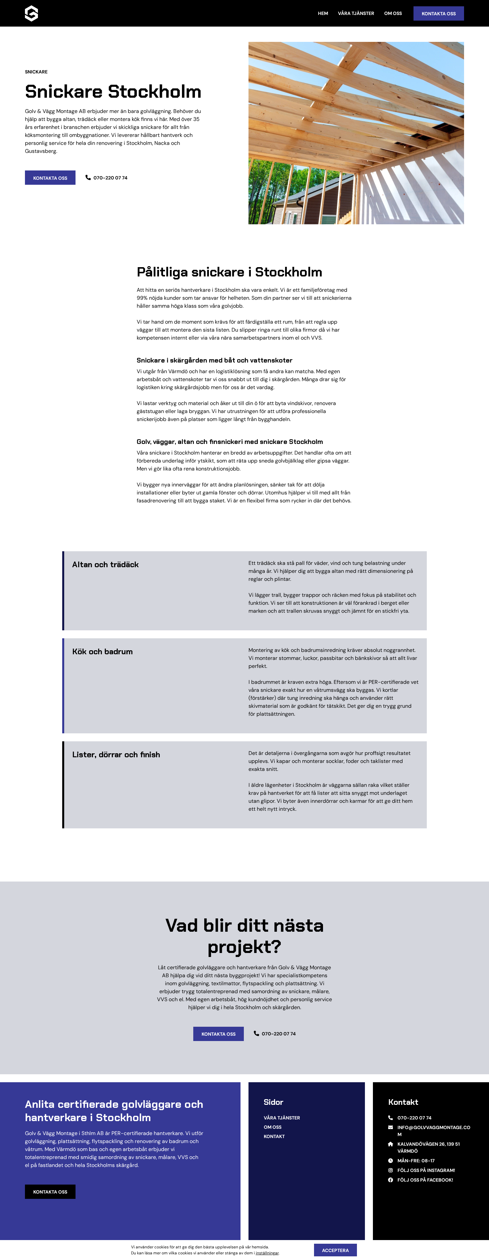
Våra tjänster (356, 13)
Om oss (393, 13)
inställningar (267, 1252)
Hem (323, 13)
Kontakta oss (50, 1192)
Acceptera (335, 1250)
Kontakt (274, 1136)
